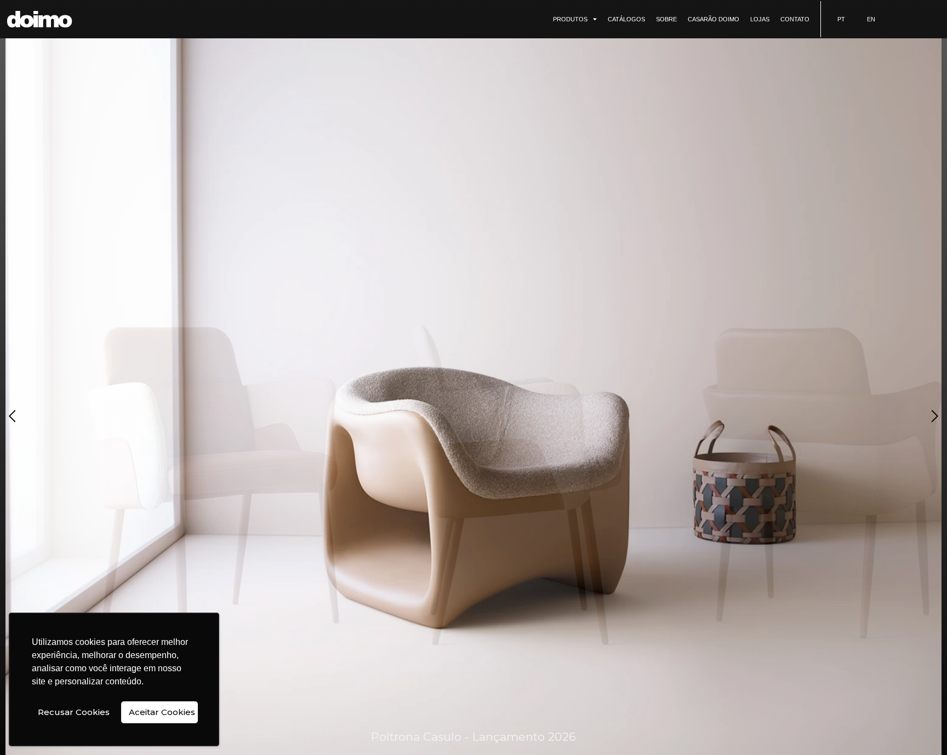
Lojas (759, 19)
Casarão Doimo (713, 19)
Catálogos (626, 19)
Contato (794, 19)
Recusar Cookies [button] (74, 712)
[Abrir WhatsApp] (919, 727)
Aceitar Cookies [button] (162, 712)
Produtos (570, 19)
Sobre (666, 19)
